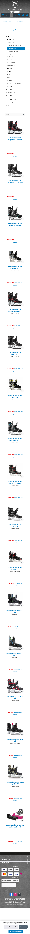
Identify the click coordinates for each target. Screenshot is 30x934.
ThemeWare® (20, 904)
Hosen (9, 71)
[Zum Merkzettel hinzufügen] (22, 133)
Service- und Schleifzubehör (14, 83)
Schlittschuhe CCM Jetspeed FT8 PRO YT (15, 310)
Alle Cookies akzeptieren (16, 931)
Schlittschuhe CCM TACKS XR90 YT (15, 525)
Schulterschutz (11, 62)
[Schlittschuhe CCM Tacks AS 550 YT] (15, 771)
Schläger (9, 54)
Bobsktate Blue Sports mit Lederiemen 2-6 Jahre (15, 826)
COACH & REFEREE (12, 92)
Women (9, 74)
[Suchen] (15, 15)
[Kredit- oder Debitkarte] (7, 874)
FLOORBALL (10, 96)
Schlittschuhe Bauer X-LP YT (15, 611)
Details (15, 159)
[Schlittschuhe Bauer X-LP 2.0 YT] (15, 643)
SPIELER (8, 37)
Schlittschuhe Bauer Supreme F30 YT (15, 439)
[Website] (19, 894)
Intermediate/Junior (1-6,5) (14, 45)
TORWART (9, 86)
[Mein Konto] (23, 15)
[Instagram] (15, 894)
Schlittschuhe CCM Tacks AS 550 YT (15, 783)
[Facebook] (11, 894)
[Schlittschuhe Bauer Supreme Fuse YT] (15, 213)
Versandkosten (7, 899)
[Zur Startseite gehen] (15, 7)
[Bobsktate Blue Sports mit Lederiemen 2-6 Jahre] (15, 814)
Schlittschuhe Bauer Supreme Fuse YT (15, 224)
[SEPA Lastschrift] (16, 874)
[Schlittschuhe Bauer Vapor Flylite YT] (15, 256)
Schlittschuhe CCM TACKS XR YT (15, 353)
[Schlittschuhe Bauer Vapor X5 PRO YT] (15, 471)
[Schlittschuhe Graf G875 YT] (15, 728)
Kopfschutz (10, 57)
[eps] (23, 874)
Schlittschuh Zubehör (13, 51)
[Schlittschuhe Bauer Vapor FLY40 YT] (15, 385)
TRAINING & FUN (11, 99)
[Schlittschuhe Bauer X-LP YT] (15, 600)
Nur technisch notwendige (11, 927)
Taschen (9, 80)
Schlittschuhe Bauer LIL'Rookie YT (15, 568)
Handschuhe (10, 59)
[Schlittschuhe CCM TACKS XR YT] (15, 342)
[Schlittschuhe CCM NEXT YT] (15, 686)
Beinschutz (10, 68)
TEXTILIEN (9, 102)
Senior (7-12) (11, 42)
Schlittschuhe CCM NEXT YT (15, 697)
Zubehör (9, 77)
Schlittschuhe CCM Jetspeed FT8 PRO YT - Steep (15, 139)
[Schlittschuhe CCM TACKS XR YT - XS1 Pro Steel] (15, 170)
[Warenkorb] (27, 15)
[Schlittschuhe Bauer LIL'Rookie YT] (15, 557)
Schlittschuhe (11, 39)
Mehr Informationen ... (18, 923)
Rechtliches (5, 862)
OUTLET (8, 105)
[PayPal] (4, 869)
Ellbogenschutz (11, 65)
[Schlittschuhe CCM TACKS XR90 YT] (15, 514)
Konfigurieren (23, 927)
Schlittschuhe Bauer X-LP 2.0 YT (15, 654)
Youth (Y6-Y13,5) (12, 48)
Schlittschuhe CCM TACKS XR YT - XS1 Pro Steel (15, 182)
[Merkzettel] (19, 15)
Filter (16, 29)
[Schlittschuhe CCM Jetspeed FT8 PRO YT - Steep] (15, 127)
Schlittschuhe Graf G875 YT (15, 740)
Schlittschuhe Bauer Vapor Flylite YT (15, 267)
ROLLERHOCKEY (11, 89)
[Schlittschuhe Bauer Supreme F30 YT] (15, 428)
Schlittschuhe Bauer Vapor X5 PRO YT (15, 482)
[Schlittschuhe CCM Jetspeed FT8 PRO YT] (15, 299)
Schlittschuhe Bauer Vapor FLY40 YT (15, 396)
